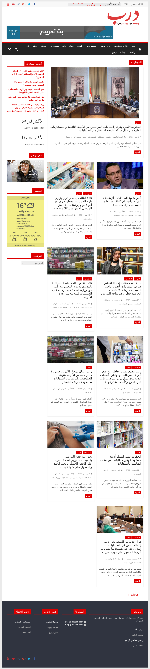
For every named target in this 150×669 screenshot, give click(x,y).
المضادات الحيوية (135, 304)
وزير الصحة (56, 477)
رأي (64, 46)
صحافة (43, 46)
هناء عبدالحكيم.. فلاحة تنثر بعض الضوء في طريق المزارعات (88, 5)
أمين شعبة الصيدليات (115, 211)
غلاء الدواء (116, 215)
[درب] (140, 49)
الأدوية (69, 388)
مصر (133, 46)
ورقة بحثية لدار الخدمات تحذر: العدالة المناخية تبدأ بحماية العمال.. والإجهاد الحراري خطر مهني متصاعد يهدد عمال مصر (25, 107)
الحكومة (109, 137)
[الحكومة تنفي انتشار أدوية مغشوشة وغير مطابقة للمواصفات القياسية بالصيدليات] (120, 422)
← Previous (135, 594)
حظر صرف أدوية (59, 215)
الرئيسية (87, 193)
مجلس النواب (126, 392)
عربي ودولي (105, 46)
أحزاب (137, 278)
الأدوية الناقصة (118, 137)
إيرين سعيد (116, 300)
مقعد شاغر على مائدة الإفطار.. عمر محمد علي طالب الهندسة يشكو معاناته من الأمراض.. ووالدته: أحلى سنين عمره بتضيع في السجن (25, 167)
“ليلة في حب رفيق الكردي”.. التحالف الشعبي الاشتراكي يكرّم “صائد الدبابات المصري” (27, 74)
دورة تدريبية (128, 562)
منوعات (123, 52)
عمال (71, 46)
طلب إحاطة (123, 304)
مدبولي (67, 137)
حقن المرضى (78, 477)
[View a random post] (10, 49)
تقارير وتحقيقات (121, 46)
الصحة (58, 473)
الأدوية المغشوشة (64, 303)
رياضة (132, 52)
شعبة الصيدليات (127, 215)
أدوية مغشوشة (115, 470)
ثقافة (35, 46)
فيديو (114, 52)
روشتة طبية (87, 219)
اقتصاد (79, 46)
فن (28, 46)
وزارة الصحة (57, 307)
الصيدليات (101, 137)
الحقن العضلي (67, 473)
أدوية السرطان (117, 388)
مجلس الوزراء (76, 137)
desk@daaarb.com (74, 621)
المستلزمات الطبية (89, 137)
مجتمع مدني (91, 46)
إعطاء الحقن (116, 559)
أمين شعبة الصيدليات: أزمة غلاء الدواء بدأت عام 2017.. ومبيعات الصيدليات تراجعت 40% (122, 201)
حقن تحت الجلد (67, 477)
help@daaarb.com (74, 624)
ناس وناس (54, 46)
